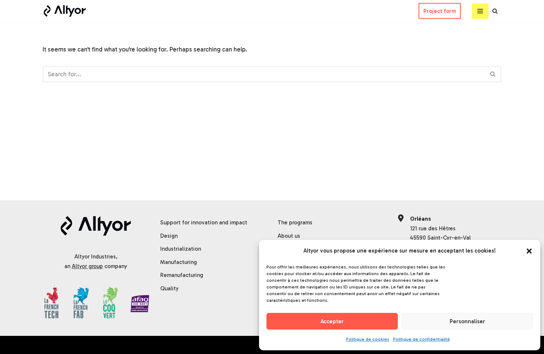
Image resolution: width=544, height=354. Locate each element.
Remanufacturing (181, 275)
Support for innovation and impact (203, 222)
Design (169, 236)
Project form (439, 11)
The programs (295, 222)
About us (289, 236)
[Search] (495, 11)
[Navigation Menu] (480, 11)
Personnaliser (467, 321)
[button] (529, 251)
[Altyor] (65, 11)
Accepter (332, 321)
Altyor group (87, 266)
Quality (169, 288)
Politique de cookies (367, 339)
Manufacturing (178, 262)
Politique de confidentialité (421, 339)
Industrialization (180, 249)
